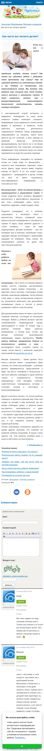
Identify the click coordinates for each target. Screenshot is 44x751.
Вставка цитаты (36, 533)
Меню (8, 3)
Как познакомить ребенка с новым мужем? (20, 472)
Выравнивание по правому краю (22, 533)
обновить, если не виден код (15, 576)
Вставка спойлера (4, 536)
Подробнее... (20, 738)
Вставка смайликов (26, 533)
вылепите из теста (24, 353)
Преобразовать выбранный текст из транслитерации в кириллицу (39, 533)
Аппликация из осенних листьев (16, 475)
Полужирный (4, 533)
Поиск (39, 3)
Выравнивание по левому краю (16, 533)
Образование (13, 479)
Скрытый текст (33, 533)
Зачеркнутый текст (13, 533)
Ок (22, 746)
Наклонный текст (7, 533)
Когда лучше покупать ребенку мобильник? (20, 468)
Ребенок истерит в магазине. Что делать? (20, 452)
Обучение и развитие (27, 479)
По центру (19, 533)
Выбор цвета (29, 533)
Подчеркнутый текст (10, 533)
